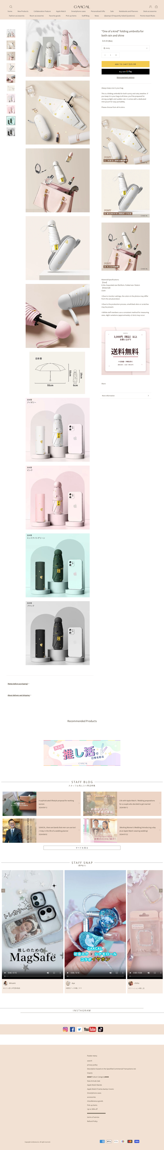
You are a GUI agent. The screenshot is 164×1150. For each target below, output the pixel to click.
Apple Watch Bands (94, 1085)
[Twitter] (111, 383)
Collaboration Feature (42, 11)
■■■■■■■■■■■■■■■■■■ (96, 1113)
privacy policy (92, 1065)
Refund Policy (92, 1121)
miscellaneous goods (95, 1101)
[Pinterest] (115, 383)
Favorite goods (54, 15)
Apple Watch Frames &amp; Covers (100, 1089)
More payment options (125, 77)
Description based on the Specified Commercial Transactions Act (111, 1069)
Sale (112, 11)
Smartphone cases (78, 11)
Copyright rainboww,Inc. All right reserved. (37, 1142)
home (10, 11)
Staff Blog (85, 15)
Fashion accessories (16, 15)
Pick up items (71, 15)
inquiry (90, 1073)
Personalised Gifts (98, 11)
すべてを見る (82, 847)
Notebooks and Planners (128, 11)
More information (108, 395)
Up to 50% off (92, 1109)
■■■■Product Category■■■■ (98, 1077)
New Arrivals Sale (93, 1081)
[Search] (11, 6)
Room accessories (37, 15)
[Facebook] (108, 383)
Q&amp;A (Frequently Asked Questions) (119, 15)
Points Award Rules (147, 15)
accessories (91, 1097)
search (89, 1061)
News (97, 15)
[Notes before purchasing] (18, 684)
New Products (23, 11)
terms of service (93, 1117)
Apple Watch (61, 11)
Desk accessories (149, 11)
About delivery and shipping (19, 695)
